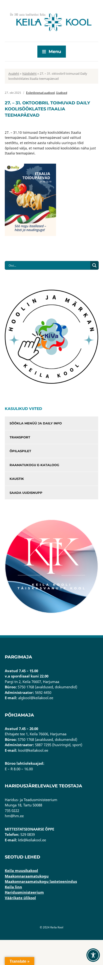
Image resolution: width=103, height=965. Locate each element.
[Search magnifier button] (94, 265)
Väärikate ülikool (20, 897)
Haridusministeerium (24, 892)
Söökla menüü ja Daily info (36, 423)
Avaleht (13, 73)
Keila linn (13, 887)
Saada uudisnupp (26, 493)
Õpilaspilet (20, 451)
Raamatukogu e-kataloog (34, 465)
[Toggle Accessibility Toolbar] (93, 955)
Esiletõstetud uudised (40, 93)
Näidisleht (29, 73)
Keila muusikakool (21, 870)
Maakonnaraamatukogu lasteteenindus (41, 881)
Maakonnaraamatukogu (27, 876)
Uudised (61, 93)
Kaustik (17, 479)
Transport (20, 437)
